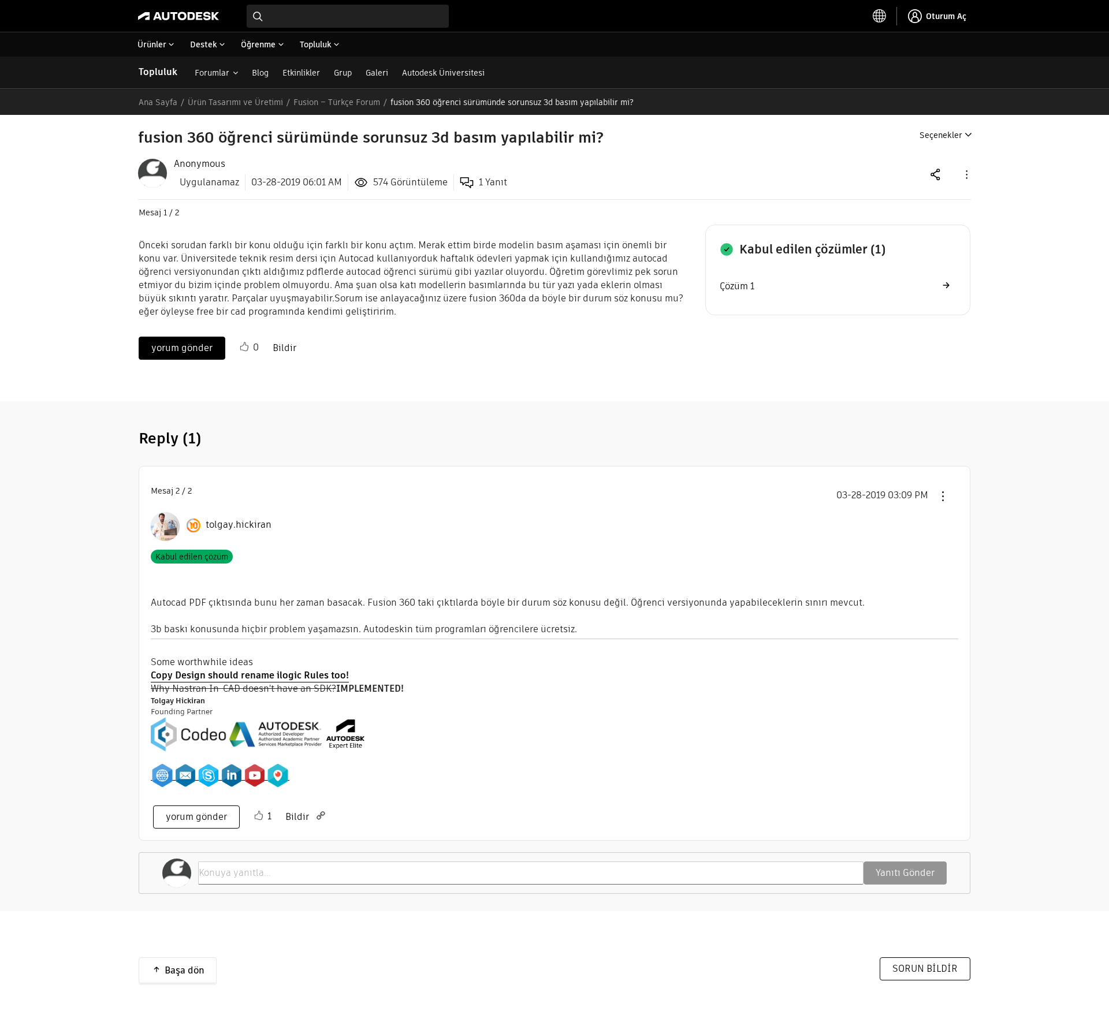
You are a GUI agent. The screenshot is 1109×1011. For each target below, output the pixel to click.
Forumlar (212, 73)
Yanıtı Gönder (905, 872)
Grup (343, 73)
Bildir (284, 348)
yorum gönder (182, 348)
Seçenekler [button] (941, 135)
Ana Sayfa (158, 102)
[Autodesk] (178, 16)
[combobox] (348, 16)
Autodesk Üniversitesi (443, 73)
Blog (260, 73)
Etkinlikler (301, 73)
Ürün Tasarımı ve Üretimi (235, 102)
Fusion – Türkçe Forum (336, 102)
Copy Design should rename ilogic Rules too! (250, 675)
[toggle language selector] (880, 16)
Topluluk (158, 72)
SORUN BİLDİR (925, 968)
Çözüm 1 (737, 286)
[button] (966, 174)
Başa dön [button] (184, 970)
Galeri (377, 73)
